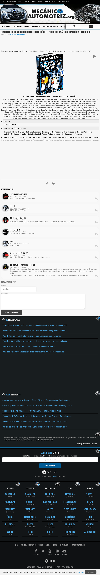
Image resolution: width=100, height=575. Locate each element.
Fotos (30, 532)
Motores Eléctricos (50, 26)
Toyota (90, 494)
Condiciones (30, 567)
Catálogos (30, 509)
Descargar (50, 517)
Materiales (30, 517)
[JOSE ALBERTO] (6, 232)
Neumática (70, 517)
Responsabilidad (68, 567)
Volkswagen (90, 509)
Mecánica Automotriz (17, 34)
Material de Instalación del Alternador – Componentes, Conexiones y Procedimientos (34, 427)
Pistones (27, 26)
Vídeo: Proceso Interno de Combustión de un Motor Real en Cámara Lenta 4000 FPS (34, 325)
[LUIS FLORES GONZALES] (6, 196)
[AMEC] (6, 243)
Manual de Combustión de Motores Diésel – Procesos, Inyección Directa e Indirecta (34, 341)
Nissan (90, 502)
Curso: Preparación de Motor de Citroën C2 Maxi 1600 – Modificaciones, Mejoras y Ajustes (37, 405)
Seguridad (55, 476)
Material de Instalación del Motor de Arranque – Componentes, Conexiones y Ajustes (34, 421)
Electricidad (70, 502)
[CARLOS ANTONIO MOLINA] (6, 255)
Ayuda (10, 532)
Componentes (17, 26)
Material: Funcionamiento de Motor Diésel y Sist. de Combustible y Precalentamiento (34, 330)
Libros (50, 524)
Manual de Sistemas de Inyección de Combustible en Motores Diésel (28, 346)
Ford (90, 517)
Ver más (81, 572)
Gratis (50, 532)
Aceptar (90, 572)
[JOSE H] (6, 208)
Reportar (10, 524)
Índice (10, 517)
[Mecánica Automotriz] (50, 14)
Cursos (30, 502)
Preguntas (10, 509)
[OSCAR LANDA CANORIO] (6, 220)
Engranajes (36, 26)
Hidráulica (70, 524)
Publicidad (10, 502)
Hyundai (90, 524)
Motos (50, 509)
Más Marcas (90, 532)
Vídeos (30, 524)
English (51, 561)
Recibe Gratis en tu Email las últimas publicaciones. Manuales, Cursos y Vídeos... (50, 456)
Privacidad (40, 567)
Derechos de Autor (53, 567)
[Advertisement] (50, 42)
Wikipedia (50, 494)
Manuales (30, 494)
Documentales (50, 502)
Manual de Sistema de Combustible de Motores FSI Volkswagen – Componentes (33, 352)
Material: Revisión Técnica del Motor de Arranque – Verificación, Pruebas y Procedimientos (37, 416)
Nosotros (10, 494)
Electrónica (70, 509)
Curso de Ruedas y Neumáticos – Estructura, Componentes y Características (31, 411)
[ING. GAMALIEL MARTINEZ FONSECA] (6, 267)
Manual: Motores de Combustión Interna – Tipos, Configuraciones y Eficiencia (31, 336)
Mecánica (70, 494)
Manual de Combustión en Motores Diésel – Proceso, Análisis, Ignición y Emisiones (46, 32)
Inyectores (5, 26)
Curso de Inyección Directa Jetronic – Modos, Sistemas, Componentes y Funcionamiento (36, 400)
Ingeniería (70, 532)
